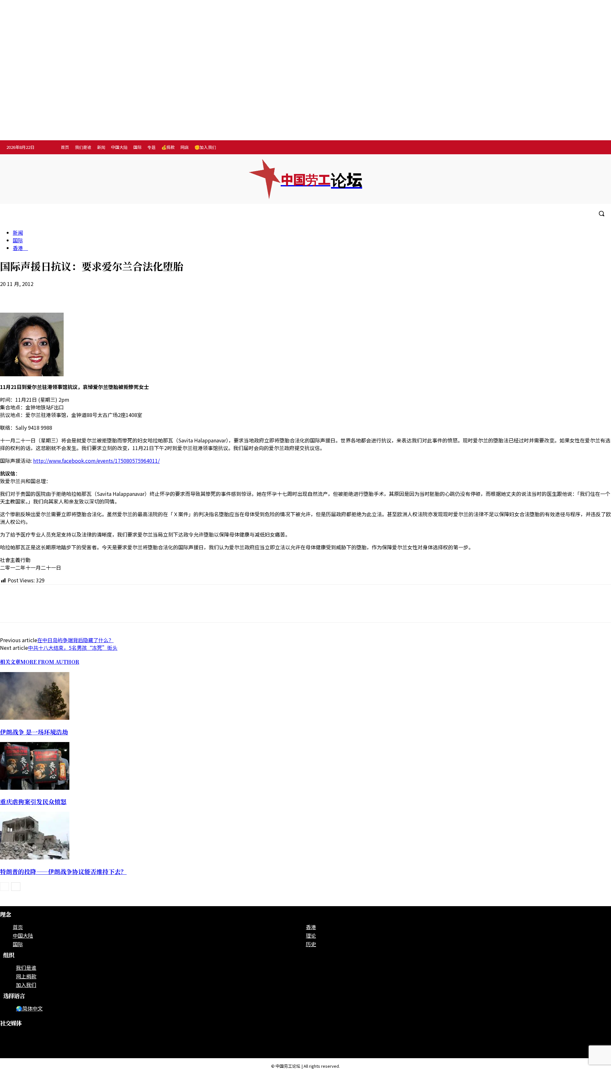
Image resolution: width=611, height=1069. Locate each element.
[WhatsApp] (56, 294)
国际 (18, 240)
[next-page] (15, 886)
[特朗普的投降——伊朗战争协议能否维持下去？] (34, 857)
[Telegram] (585, 147)
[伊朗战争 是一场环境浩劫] (34, 717)
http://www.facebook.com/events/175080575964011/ (96, 460)
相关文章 (10, 661)
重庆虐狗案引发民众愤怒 (33, 801)
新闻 (18, 232)
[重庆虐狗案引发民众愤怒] (34, 787)
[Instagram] (571, 147)
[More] (125, 294)
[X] (598, 147)
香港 (20, 248)
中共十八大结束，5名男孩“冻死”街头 (72, 647)
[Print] (79, 294)
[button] (601, 213)
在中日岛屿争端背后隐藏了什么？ (75, 640)
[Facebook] (558, 147)
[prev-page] (4, 886)
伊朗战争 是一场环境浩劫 (34, 731)
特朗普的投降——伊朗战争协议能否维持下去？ (63, 871)
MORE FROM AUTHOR (49, 661)
